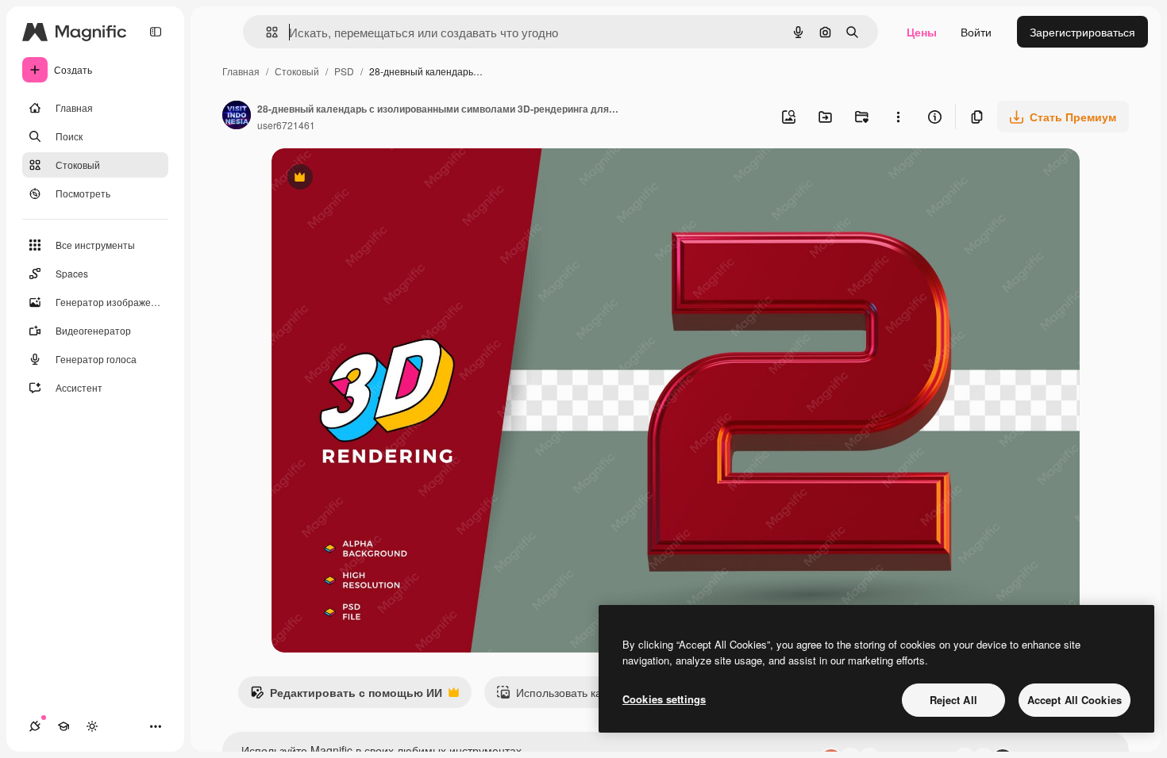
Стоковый (297, 71)
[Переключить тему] (92, 726)
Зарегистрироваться (1082, 32)
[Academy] (63, 726)
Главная (241, 71)
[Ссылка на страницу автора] (236, 116)
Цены (922, 32)
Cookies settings (664, 698)
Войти (976, 32)
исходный (378, 178)
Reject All (953, 699)
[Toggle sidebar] (155, 31)
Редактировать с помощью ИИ (346, 696)
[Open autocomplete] (265, 32)
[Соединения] (35, 726)
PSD (344, 71)
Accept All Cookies (1074, 699)
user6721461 (286, 125)
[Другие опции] (898, 116)
